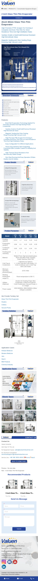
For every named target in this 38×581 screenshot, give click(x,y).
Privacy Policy (5, 574)
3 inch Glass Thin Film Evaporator (14, 470)
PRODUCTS (12, 8)
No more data (11, 468)
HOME (5, 8)
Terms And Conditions (14, 574)
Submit (19, 529)
